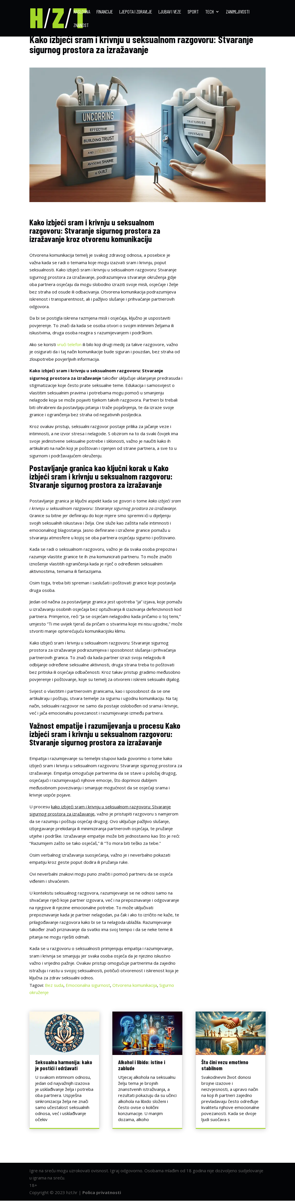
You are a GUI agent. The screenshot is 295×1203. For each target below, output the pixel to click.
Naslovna (81, 11)
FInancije (105, 11)
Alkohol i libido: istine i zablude (141, 1065)
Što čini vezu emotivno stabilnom (224, 1065)
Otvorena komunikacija (134, 985)
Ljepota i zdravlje (135, 11)
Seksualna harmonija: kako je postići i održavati (63, 1065)
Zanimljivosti (237, 11)
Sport (193, 11)
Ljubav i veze (169, 11)
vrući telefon (69, 344)
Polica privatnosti (101, 1192)
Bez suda (54, 985)
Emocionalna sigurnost (88, 985)
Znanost (81, 25)
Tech (209, 11)
